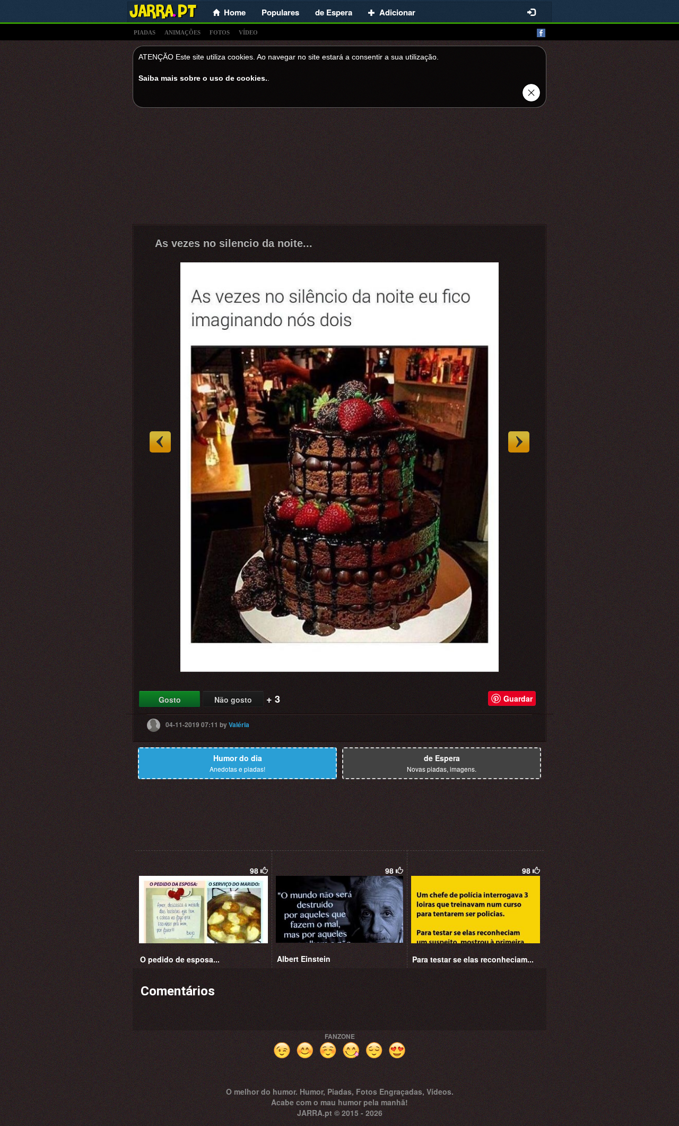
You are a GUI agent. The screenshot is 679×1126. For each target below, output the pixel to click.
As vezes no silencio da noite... (233, 243)
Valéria (239, 724)
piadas (144, 32)
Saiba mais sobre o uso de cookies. (202, 78)
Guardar (518, 698)
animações (182, 32)
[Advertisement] (339, 169)
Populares (280, 12)
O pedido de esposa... (180, 959)
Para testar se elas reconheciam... (473, 959)
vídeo (248, 32)
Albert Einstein (303, 958)
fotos (220, 32)
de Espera (333, 12)
